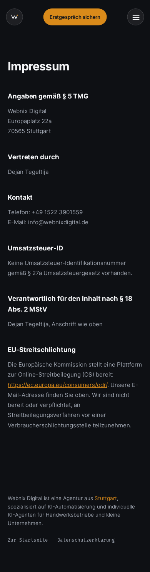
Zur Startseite (28, 540)
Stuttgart (106, 498)
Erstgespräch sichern (75, 17)
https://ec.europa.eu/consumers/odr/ (57, 385)
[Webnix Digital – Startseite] (14, 16)
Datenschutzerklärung (86, 540)
